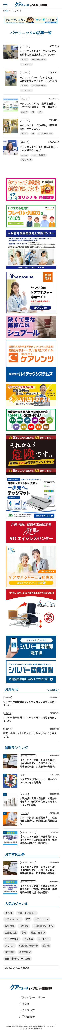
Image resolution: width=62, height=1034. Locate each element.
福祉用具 (9, 926)
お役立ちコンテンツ (28, 756)
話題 (22, 775)
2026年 (9, 913)
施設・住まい (38, 932)
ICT (40, 112)
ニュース (25, 46)
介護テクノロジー (27, 913)
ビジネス (28, 939)
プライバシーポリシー (32, 997)
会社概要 (24, 1003)
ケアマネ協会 (12, 939)
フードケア (44, 939)
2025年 (24, 59)
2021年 (24, 133)
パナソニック (26, 160)
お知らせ (7, 697)
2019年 (24, 155)
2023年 (24, 112)
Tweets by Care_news (16, 967)
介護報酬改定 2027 (43, 926)
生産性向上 (11, 932)
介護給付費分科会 (28, 945)
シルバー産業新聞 (38, 59)
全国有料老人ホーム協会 (17, 958)
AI (33, 112)
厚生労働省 (25, 952)
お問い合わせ (27, 1016)
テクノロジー (26, 64)
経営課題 (9, 952)
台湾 (23, 932)
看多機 (46, 945)
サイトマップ (27, 1010)
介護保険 (23, 926)
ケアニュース (42, 919)
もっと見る (52, 690)
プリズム (9, 945)
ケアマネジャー (13, 919)
